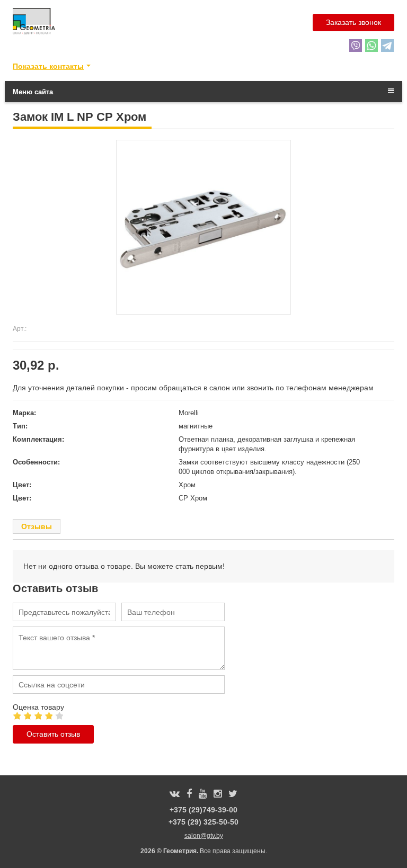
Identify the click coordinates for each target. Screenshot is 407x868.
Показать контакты (48, 66)
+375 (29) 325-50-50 (203, 822)
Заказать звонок (353, 22)
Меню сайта (33, 92)
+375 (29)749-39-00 (203, 810)
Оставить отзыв (53, 734)
